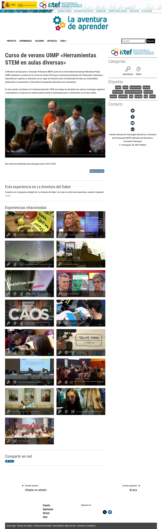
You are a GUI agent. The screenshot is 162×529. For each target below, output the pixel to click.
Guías (63, 41)
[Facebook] (132, 119)
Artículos (52, 41)
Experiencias (25, 41)
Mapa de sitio (70, 526)
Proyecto (11, 41)
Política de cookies (24, 526)
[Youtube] (132, 125)
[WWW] (132, 131)
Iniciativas (134, 11)
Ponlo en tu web (97, 171)
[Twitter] (132, 112)
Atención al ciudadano (86, 526)
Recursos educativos (84, 11)
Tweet (11, 461)
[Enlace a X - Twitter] (105, 512)
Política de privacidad (42, 526)
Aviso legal (11, 526)
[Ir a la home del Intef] (60, 5)
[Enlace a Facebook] (110, 512)
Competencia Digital (117, 11)
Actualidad (146, 11)
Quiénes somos (65, 11)
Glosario (39, 41)
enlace (8, 195)
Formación (101, 11)
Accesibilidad (58, 526)
